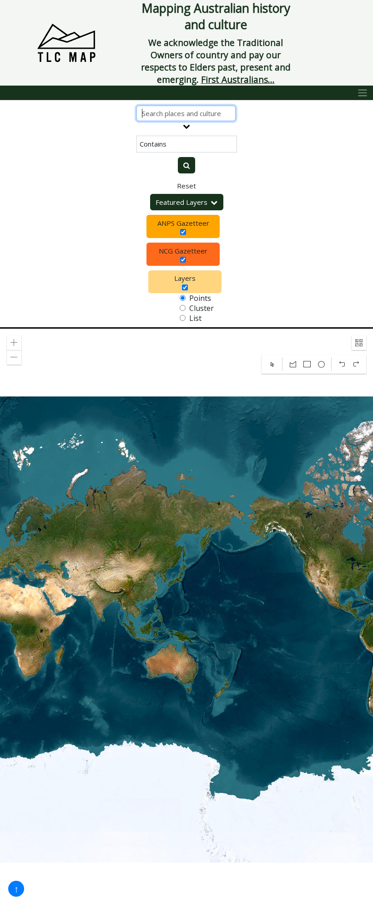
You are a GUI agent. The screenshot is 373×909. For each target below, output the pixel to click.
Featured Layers (181, 202)
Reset (186, 185)
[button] (14, 342)
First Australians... (238, 79)
